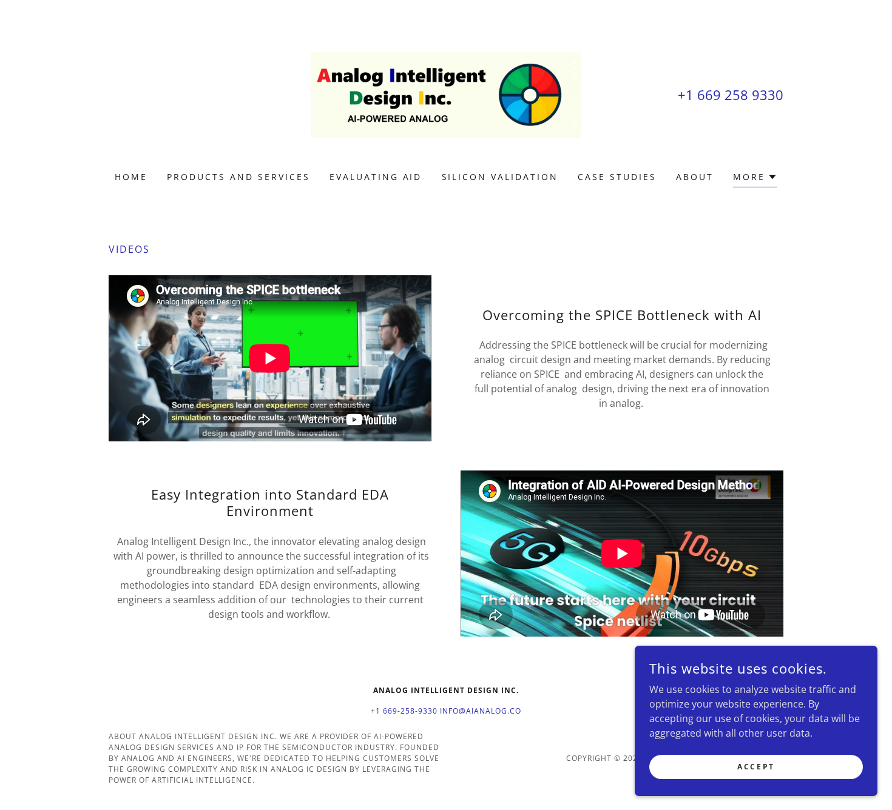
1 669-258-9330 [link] (407, 711)
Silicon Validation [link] (500, 176)
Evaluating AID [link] (375, 176)
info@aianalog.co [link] (480, 711)
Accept (755, 766)
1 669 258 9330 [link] (734, 94)
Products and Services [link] (238, 176)
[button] (755, 178)
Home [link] (131, 176)
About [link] (695, 176)
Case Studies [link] (617, 176)
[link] (446, 93)
